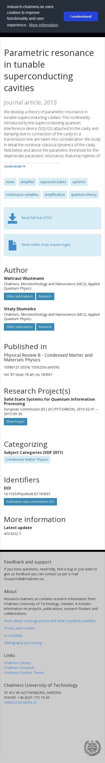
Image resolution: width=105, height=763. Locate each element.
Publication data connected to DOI (30, 502)
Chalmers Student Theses (24, 672)
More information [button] (43, 25)
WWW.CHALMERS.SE (20, 702)
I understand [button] (81, 16)
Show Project (15, 421)
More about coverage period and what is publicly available (49, 620)
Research (45, 296)
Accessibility (13, 635)
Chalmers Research (19, 667)
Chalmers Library (17, 662)
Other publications (19, 296)
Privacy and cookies (19, 628)
